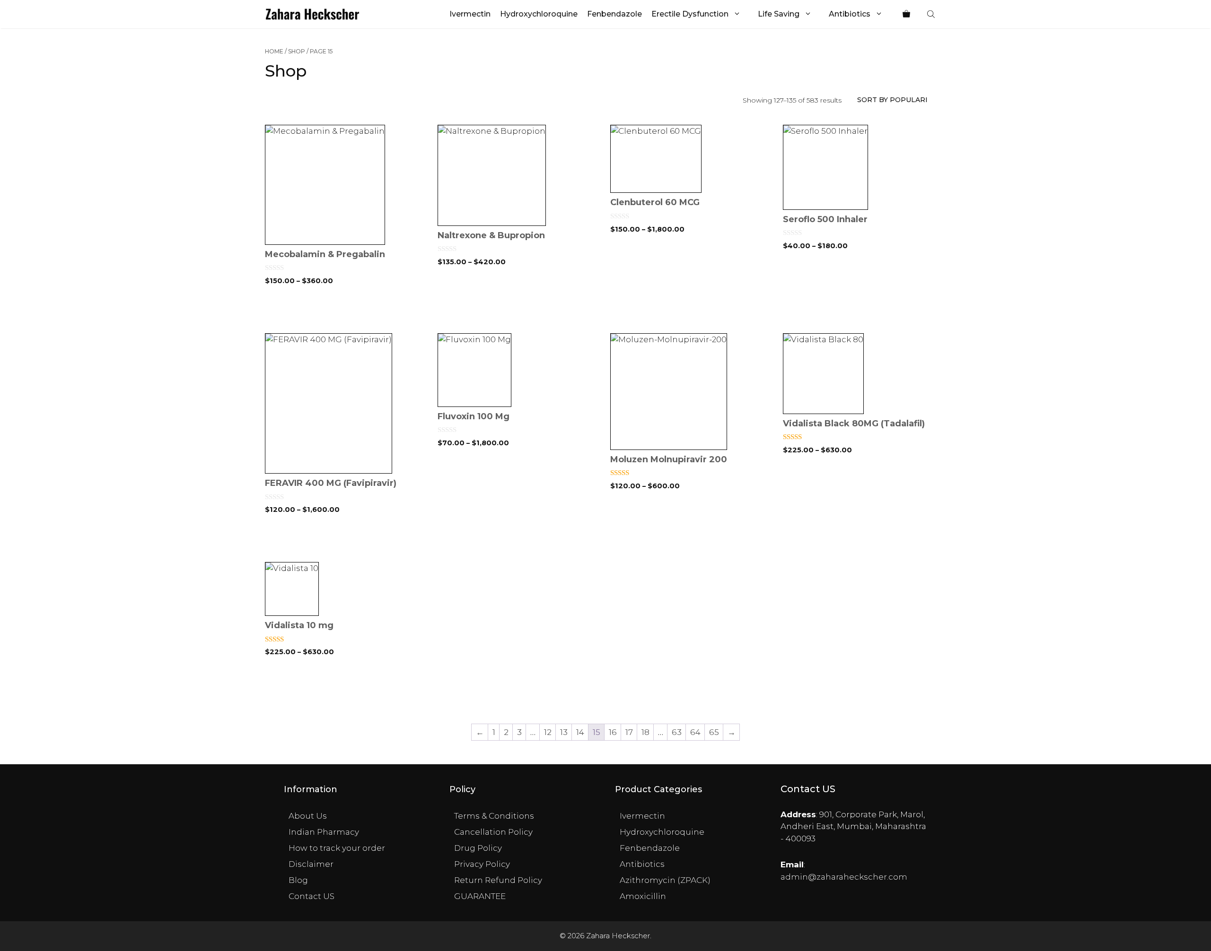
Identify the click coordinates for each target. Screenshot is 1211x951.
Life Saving (778, 13)
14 (580, 732)
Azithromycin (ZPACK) (665, 880)
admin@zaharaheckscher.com (844, 877)
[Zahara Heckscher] (312, 14)
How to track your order (337, 848)
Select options (346, 313)
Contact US (311, 896)
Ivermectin (470, 13)
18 (645, 732)
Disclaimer (311, 864)
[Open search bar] (932, 14)
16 (613, 732)
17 (629, 732)
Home (274, 51)
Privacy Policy (482, 864)
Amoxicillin (643, 896)
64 (695, 732)
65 (714, 732)
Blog (298, 880)
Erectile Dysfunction (689, 13)
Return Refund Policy (498, 880)
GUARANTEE (480, 896)
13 (564, 732)
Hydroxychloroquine (539, 13)
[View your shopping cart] (906, 14)
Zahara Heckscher (618, 935)
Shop (296, 51)
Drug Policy (478, 848)
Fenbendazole (614, 13)
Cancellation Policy (493, 832)
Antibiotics (849, 13)
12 (548, 732)
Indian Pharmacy (324, 832)
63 (677, 732)
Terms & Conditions (494, 816)
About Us (308, 816)
